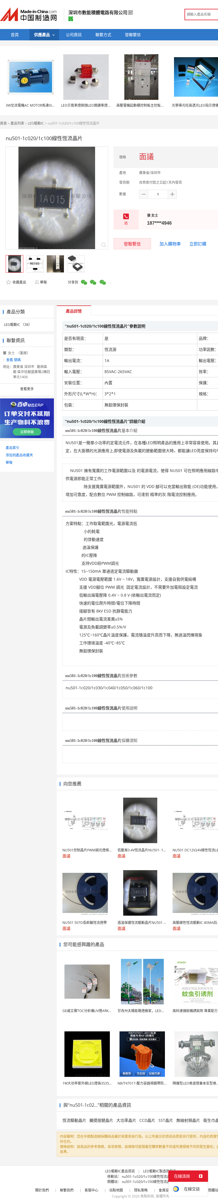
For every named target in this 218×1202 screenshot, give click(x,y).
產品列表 (17, 123)
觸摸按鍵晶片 (101, 1120)
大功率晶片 (126, 1120)
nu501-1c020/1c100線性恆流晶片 (148, 1176)
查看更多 (27, 388)
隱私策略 (141, 1190)
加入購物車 (170, 244)
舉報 (43, 282)
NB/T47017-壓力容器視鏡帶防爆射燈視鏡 (149, 1083)
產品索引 (12, 447)
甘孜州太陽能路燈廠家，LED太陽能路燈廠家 (151, 1010)
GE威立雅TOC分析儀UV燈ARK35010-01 (92, 1010)
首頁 (3, 123)
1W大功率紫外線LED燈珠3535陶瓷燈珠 (92, 1083)
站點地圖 (116, 1190)
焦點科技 (147, 1196)
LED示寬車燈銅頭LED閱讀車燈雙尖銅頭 (91, 105)
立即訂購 (197, 244)
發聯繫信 (132, 244)
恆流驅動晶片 (74, 1120)
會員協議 (165, 1190)
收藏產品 (19, 282)
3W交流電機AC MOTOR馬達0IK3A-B (33, 105)
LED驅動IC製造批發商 (159, 1171)
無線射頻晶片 (188, 1120)
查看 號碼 (13, 359)
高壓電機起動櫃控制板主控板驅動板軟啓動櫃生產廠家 (157, 105)
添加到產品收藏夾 (19, 455)
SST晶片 (165, 1120)
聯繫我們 (67, 1190)
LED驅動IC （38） (18, 324)
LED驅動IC (36, 123)
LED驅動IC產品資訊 (120, 1171)
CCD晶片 (147, 1120)
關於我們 (42, 1190)
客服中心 (91, 1190)
